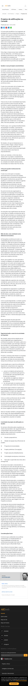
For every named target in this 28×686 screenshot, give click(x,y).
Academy (20, 9)
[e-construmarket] (6, 659)
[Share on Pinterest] (6, 28)
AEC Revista (13, 9)
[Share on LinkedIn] (8, 28)
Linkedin (6, 640)
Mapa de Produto (5, 622)
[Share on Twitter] (4, 28)
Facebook (6, 631)
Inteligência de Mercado (8, 668)
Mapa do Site (4, 619)
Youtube (6, 635)
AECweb (4, 13)
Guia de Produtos (5, 9)
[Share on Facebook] (1, 28)
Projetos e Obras (6, 663)
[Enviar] (25, 655)
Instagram (6, 644)
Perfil (3, 583)
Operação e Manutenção (8, 673)
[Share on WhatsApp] (11, 28)
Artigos (17, 13)
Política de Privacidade (21, 680)
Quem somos (4, 616)
